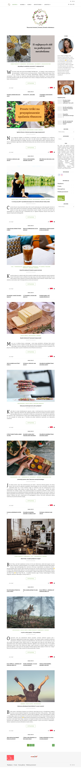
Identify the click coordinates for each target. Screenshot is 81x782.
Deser (59, 153)
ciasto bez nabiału (66, 148)
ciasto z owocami (70, 152)
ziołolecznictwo (68, 168)
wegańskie (60, 162)
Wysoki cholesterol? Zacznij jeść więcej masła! (30, 338)
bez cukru (60, 145)
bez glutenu (67, 145)
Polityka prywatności (63, 191)
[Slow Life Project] (9, 4)
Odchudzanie (30, 63)
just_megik (11, 87)
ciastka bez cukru (65, 147)
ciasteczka (72, 146)
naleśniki (72, 158)
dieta (63, 153)
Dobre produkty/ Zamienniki (18, 63)
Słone (29, 4)
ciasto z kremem (61, 152)
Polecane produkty (38, 403)
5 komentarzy (32, 560)
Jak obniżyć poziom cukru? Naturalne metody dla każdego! (30, 479)
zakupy (64, 167)
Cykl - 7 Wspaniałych (16, 266)
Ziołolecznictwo (46, 63)
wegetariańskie (61, 166)
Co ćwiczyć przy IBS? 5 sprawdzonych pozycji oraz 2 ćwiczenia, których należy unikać (31, 202)
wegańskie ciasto (69, 162)
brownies (60, 146)
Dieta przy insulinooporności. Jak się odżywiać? (30, 406)
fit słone (65, 155)
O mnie (59, 186)
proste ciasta (69, 160)
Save (51, 87)
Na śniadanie (67, 158)
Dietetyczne (67, 153)
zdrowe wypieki (70, 167)
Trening (43, 199)
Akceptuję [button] (76, 778)
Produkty (60, 160)
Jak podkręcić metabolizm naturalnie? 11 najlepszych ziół (31, 66)
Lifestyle (47, 4)
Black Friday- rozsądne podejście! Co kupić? (31, 559)
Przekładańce (61, 161)
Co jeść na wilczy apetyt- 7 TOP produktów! (30, 632)
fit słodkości (68, 154)
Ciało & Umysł (22, 129)
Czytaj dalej (31, 83)
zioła (63, 168)
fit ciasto (72, 153)
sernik (66, 161)
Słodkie (22, 4)
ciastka (59, 147)
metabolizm (60, 158)
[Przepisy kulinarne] (66, 198)
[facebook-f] (70, 1)
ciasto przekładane (62, 151)
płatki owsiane (71, 159)
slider (36, 129)
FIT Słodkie (42, 266)
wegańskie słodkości (66, 164)
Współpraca (61, 183)
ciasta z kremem (66, 146)
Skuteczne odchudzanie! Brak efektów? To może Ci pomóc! (30, 706)
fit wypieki (70, 155)
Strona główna (61, 189)
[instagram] (72, 1)
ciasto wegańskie (70, 150)
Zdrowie (14, 4)
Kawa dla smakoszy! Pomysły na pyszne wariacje (31, 270)
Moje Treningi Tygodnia (25, 199)
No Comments (32, 68)
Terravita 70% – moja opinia (29, 94)
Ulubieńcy (72, 161)
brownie (72, 145)
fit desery (61, 154)
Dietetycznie (37, 4)
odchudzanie (64, 159)
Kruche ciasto (66, 157)
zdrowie (59, 168)
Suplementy (38, 63)
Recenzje (31, 267)
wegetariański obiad (66, 165)
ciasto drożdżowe (70, 149)
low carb (72, 157)
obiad (59, 159)
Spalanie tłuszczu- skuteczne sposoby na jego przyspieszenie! (31, 132)
